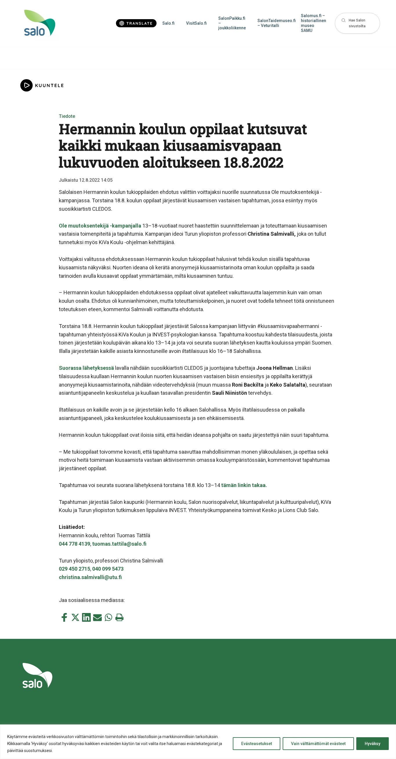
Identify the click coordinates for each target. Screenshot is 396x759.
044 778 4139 (74, 544)
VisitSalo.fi (196, 23)
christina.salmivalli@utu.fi (90, 577)
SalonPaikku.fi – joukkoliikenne (232, 23)
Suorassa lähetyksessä (86, 368)
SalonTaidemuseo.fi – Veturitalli (276, 23)
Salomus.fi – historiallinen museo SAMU (313, 23)
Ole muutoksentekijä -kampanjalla (100, 226)
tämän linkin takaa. (244, 485)
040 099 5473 (107, 569)
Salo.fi (168, 23)
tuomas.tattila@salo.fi (119, 544)
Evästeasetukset (256, 743)
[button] (357, 23)
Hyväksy (372, 743)
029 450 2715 (74, 569)
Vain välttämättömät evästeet (318, 743)
